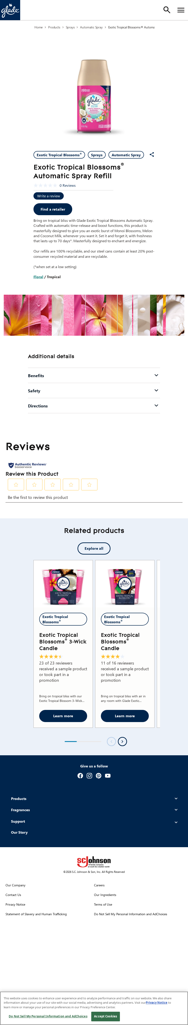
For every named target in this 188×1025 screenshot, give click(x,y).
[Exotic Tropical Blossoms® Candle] (124, 583)
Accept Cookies (105, 1016)
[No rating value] (46, 185)
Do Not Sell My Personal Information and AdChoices (48, 1016)
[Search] (166, 9)
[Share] (152, 154)
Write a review (48, 195)
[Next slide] (122, 741)
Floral (38, 276)
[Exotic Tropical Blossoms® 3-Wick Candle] (63, 583)
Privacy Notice (156, 1002)
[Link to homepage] (10, 10)
